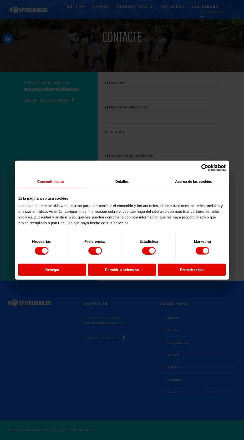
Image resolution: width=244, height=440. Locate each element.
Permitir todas (191, 270)
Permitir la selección (122, 270)
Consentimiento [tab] (50, 181)
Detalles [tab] (122, 181)
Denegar (52, 270)
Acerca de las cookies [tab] (193, 181)
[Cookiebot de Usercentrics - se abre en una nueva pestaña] (205, 167)
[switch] (95, 250)
